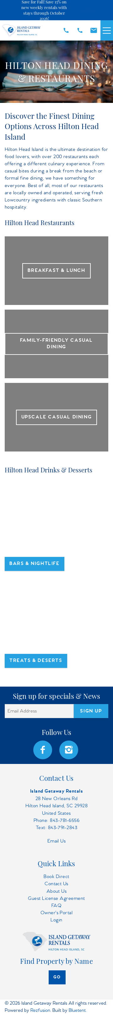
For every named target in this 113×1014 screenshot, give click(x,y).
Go (57, 977)
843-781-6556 (64, 820)
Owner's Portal (56, 913)
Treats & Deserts (35, 660)
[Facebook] (43, 750)
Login (56, 920)
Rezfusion (40, 1010)
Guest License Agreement (56, 898)
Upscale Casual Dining (56, 417)
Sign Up (91, 711)
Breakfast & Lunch (56, 270)
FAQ (56, 905)
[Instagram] (69, 750)
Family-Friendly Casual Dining (56, 343)
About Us (56, 891)
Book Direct (56, 876)
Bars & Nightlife (34, 563)
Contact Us (56, 884)
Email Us (56, 841)
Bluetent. (78, 1010)
